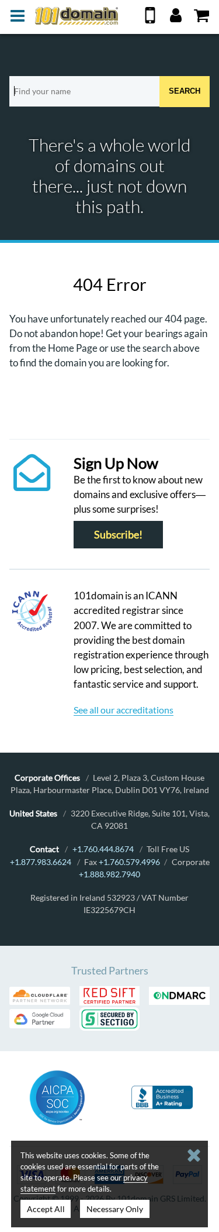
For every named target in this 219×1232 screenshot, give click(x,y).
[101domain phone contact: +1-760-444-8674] (150, 19)
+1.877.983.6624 (40, 862)
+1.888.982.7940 (109, 874)
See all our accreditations (123, 709)
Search (184, 91)
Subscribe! (118, 535)
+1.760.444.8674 (103, 849)
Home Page (73, 348)
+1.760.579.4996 (129, 862)
